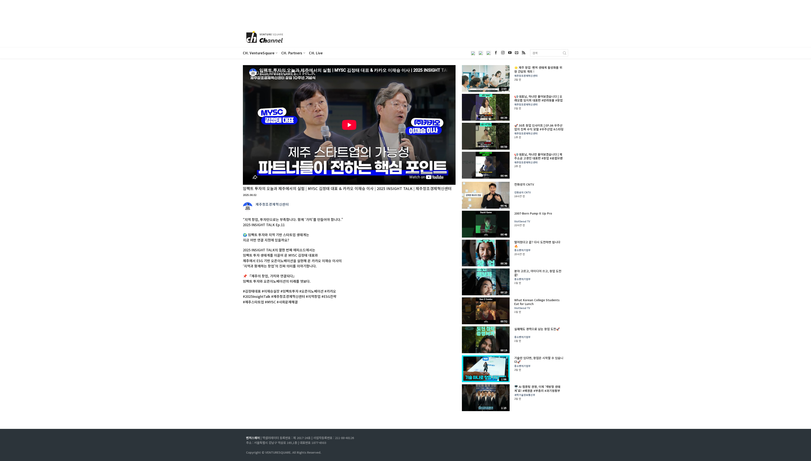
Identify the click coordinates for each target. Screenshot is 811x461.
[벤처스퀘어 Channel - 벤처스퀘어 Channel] (264, 37)
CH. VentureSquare (259, 53)
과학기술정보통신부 (524, 395)
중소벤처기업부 (522, 250)
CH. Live (316, 53)
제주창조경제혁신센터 (272, 204)
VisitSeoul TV (522, 221)
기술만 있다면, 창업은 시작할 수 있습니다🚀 (538, 360)
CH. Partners (291, 53)
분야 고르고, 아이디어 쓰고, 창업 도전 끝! (537, 273)
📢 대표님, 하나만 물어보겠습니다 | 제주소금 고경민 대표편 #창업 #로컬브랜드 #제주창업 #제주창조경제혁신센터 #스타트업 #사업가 (538, 160)
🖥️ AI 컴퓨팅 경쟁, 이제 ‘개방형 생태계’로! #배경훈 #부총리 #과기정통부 (537, 388)
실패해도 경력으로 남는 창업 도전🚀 (537, 329)
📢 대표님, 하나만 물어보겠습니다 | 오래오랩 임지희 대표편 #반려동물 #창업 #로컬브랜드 (538, 100)
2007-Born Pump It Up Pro (533, 213)
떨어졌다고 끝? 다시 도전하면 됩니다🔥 (537, 244)
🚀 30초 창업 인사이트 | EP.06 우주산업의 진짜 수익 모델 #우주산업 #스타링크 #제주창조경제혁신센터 (538, 129)
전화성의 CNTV (524, 184)
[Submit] (564, 52)
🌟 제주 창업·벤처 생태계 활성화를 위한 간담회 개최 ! (538, 69)
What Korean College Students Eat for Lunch (536, 302)
